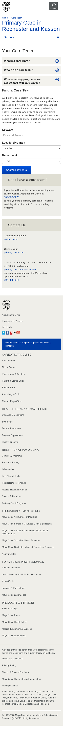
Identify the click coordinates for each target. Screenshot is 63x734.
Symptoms (7, 422)
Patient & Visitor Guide (13, 381)
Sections (9, 37)
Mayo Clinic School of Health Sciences (21, 540)
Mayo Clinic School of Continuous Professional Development (25, 532)
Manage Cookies (10, 685)
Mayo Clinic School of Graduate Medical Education (27, 523)
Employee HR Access (12, 321)
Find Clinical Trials (11, 476)
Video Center (8, 581)
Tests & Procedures (11, 428)
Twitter (3, 332)
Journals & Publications (13, 588)
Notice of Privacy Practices (15, 672)
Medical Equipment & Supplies (17, 629)
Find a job (7, 327)
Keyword (7, 130)
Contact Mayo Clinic (12, 401)
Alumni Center (9, 554)
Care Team (16, 18)
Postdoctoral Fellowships (14, 483)
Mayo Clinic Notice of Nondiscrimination (21, 679)
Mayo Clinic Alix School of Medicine (19, 517)
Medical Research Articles (14, 489)
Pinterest (11, 332)
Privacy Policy (9, 665)
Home (5, 18)
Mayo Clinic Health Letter (14, 622)
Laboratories (8, 469)
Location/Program (13, 142)
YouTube (17, 332)
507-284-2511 (11, 280)
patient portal (11, 239)
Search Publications (12, 496)
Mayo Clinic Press (11, 615)
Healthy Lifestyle (10, 442)
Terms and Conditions (12, 658)
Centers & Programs (12, 456)
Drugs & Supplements (12, 435)
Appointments (8, 360)
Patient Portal (8, 387)
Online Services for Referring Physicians (21, 574)
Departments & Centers (13, 374)
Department (9, 155)
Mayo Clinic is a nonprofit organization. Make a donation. (28, 344)
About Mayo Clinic (11, 315)
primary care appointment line (20, 269)
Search (53, 9)
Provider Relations (11, 567)
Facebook (7, 332)
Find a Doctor (8, 367)
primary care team (14, 252)
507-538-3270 (11, 197)
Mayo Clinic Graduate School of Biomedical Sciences (28, 547)
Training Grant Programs (14, 503)
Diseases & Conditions (13, 415)
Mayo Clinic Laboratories (14, 595)
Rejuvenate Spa (9, 608)
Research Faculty (10, 462)
